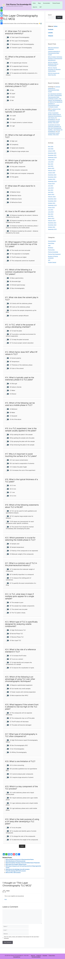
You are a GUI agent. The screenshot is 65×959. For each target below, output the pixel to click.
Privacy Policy (52, 955)
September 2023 (52, 205)
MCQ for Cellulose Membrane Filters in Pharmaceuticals (53, 64)
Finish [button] (22, 846)
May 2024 (50, 190)
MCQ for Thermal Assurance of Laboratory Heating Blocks (54, 69)
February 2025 (51, 170)
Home (34, 3)
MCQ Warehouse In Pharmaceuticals (15, 861)
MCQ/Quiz (50, 247)
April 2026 (50, 148)
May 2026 (50, 146)
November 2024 (52, 177)
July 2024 (50, 185)
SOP (41, 7)
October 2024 (51, 179)
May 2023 (50, 214)
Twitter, (56, 26)
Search (50, 14)
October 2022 (51, 227)
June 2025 (50, 161)
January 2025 (51, 172)
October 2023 (51, 203)
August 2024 (51, 183)
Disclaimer (45, 955)
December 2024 (52, 174)
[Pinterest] (1, 18)
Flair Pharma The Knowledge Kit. (19, 4)
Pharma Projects (56, 3)
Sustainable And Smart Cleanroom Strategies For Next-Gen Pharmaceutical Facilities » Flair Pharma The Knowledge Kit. (55, 128)
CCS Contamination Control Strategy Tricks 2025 (54, 121)
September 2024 (52, 181)
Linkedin (50, 32)
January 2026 (51, 151)
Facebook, (51, 29)
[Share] (1, 23)
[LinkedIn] (1, 8)
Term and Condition (36, 957)
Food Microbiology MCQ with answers (16, 871)
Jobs (49, 245)
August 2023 (51, 207)
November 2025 (52, 155)
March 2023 (51, 218)
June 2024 (51, 188)
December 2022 (52, 222)
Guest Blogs (51, 243)
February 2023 (52, 220)
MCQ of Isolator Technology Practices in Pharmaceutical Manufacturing (55, 58)
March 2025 (51, 168)
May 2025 (50, 164)
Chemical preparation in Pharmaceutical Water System (54, 53)
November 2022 (52, 225)
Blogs (39, 3)
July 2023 (50, 209)
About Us (35, 7)
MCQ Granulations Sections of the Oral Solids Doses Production (23, 862)
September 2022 (52, 229)
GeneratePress (16, 957)
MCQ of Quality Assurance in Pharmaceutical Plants (20, 859)
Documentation (46, 3)
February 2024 (52, 196)
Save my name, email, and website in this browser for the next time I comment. (21, 937)
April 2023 (50, 216)
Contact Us (38, 955)
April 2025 (50, 166)
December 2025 (52, 153)
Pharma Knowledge (53, 252)
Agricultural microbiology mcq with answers (18, 869)
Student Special (52, 262)
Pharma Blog (51, 249)
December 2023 (52, 198)
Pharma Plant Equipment (54, 254)
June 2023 (51, 211)
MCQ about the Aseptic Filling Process (16, 864)
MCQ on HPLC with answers (13, 872)
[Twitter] (1, 15)
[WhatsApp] (1, 10)
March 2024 (51, 194)
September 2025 (52, 157)
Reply (6, 899)
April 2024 (50, 192)
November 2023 (52, 201)
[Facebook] (1, 13)
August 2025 (51, 159)
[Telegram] (1, 20)
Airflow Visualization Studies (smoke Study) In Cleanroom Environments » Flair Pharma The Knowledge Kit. (55, 116)
